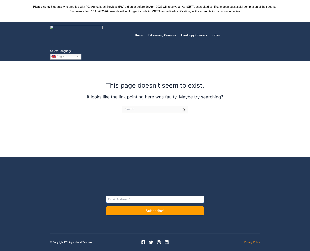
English (61, 56)
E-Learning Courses (162, 35)
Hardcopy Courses (194, 35)
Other (216, 35)
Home (139, 35)
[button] (217, 35)
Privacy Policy (252, 242)
